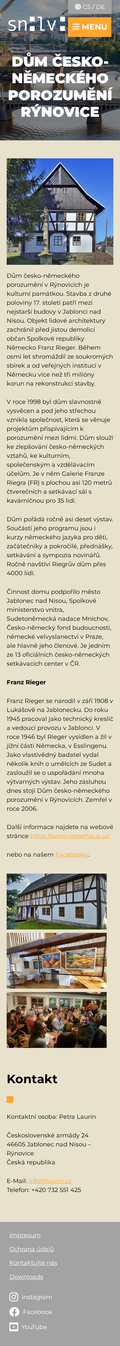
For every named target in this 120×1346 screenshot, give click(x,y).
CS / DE (93, 7)
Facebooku (72, 854)
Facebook (37, 1312)
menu (93, 27)
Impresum (25, 1235)
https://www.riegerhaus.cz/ (70, 836)
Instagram (37, 1297)
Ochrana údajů (31, 1249)
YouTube (34, 1327)
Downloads (26, 1276)
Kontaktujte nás (33, 1262)
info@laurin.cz (50, 1181)
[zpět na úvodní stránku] (36, 24)
